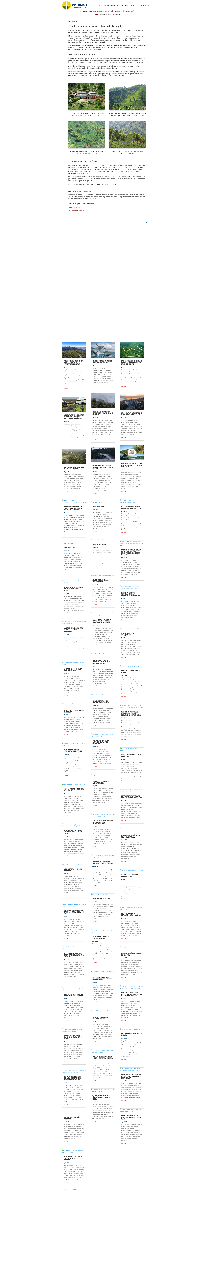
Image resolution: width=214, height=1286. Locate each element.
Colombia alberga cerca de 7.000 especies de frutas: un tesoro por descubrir (73, 508)
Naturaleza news (98, 506)
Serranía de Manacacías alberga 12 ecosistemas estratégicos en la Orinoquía (131, 713)
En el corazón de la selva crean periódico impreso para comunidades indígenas (131, 994)
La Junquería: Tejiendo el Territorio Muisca (100, 937)
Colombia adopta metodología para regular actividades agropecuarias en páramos (74, 416)
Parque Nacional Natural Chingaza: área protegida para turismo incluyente (72, 1078)
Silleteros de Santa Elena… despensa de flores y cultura (102, 862)
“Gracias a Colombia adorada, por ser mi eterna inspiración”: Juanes (102, 822)
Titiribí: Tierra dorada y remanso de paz (129, 875)
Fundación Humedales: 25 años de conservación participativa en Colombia (131, 465)
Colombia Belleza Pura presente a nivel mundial (100, 702)
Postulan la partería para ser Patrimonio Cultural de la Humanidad (74, 955)
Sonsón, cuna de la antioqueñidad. (127, 634)
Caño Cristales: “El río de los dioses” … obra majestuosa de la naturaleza (131, 1076)
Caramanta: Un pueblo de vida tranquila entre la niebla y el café (74, 912)
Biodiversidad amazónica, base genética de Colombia (74, 468)
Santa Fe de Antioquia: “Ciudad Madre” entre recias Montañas (102, 1057)
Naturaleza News (69, 547)
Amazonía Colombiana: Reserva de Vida (100, 581)
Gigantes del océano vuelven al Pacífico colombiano (102, 362)
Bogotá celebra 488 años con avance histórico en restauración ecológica (73, 362)
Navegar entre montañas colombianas (72, 1118)
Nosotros (120, 5)
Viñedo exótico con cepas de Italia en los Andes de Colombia (73, 1158)
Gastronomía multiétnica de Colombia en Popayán (130, 836)
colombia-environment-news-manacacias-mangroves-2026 (131, 507)
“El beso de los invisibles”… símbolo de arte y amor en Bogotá (101, 1097)
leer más (66, 388)
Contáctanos (144, 5)
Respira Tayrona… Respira (101, 899)
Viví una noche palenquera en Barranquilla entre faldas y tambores (74, 831)
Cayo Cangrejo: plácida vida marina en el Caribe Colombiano (73, 629)
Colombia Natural (131, 5)
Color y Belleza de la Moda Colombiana (73, 870)
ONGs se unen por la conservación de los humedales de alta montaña (130, 594)
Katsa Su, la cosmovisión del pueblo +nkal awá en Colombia (74, 995)
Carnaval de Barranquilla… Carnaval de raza (102, 978)
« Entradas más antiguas (69, 1189)
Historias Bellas (109, 5)
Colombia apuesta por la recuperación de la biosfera (131, 915)
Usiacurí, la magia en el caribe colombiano (100, 1018)
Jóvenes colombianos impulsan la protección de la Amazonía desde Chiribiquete (131, 362)
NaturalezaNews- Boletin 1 (101, 544)
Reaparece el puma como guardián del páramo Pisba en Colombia (102, 413)
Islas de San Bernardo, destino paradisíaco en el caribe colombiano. (101, 661)
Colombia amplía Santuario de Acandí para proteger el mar (131, 414)
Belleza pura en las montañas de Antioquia (74, 711)
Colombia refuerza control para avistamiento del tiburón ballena (102, 467)
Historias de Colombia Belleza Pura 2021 (131, 1034)
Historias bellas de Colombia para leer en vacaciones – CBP (131, 797)
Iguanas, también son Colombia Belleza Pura (131, 954)
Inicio (100, 5)
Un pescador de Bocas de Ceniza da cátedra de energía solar (131, 1117)
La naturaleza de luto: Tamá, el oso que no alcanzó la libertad (73, 588)
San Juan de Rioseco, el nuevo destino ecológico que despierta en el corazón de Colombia (131, 552)
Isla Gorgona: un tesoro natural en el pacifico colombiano (100, 742)
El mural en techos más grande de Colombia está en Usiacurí (73, 1037)
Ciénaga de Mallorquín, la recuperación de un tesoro (73, 750)
